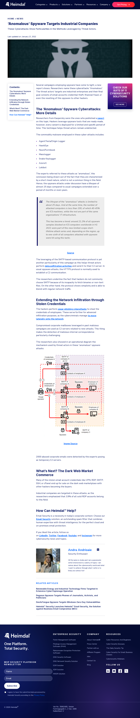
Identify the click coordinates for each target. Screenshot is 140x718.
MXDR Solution (59, 674)
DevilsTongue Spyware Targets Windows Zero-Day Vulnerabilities (68, 602)
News (20, 19)
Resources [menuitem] (91, 4)
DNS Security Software (62, 657)
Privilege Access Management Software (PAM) (64, 645)
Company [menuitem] (104, 4)
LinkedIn (43, 535)
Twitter (52, 535)
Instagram (87, 535)
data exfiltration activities (58, 266)
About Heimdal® (93, 640)
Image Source (70, 443)
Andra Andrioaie (80, 550)
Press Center (92, 644)
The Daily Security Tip (114, 648)
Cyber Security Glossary (115, 644)
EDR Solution (58, 665)
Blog (89, 665)
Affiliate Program (93, 652)
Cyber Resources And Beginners (118, 640)
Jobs (88, 656)
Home (11, 19)
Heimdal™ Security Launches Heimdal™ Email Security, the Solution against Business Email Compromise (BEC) (68, 607)
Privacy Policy (39, 695)
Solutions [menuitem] (66, 4)
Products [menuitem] (54, 4)
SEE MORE (120, 104)
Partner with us (93, 648)
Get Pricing (122, 4)
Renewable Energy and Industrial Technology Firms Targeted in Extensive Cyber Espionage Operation (67, 590)
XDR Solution (58, 669)
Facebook (62, 535)
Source (70, 252)
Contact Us (91, 660)
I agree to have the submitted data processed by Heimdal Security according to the (26, 693)
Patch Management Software (64, 640)
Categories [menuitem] (40, 4)
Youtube (72, 535)
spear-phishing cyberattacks (72, 309)
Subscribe (12, 685)
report (100, 118)
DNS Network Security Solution (65, 661)
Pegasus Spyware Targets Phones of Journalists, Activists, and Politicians (67, 596)
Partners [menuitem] (78, 4)
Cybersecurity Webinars (115, 659)
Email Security (43, 519)
